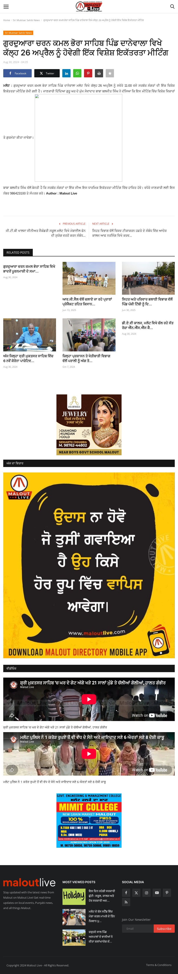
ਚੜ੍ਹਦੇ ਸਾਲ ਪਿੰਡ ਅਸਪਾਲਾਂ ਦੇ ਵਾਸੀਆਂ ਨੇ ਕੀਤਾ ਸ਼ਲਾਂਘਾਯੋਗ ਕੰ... (101, 936)
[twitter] (136, 893)
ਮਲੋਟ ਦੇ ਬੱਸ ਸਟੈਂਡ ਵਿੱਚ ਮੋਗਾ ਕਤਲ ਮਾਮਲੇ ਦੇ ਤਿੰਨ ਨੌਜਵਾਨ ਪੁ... (102, 916)
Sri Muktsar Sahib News (26, 20)
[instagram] (146, 893)
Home (6, 20)
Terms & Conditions (158, 965)
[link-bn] (89, 424)
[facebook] (126, 893)
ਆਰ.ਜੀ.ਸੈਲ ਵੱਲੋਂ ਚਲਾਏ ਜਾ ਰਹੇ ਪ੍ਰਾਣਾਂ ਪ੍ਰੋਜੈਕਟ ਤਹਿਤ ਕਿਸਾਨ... (87, 301)
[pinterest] (167, 893)
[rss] (126, 902)
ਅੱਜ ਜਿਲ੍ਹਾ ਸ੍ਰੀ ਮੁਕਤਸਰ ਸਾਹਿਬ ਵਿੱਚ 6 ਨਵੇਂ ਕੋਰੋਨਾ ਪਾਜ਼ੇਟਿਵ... (28, 358)
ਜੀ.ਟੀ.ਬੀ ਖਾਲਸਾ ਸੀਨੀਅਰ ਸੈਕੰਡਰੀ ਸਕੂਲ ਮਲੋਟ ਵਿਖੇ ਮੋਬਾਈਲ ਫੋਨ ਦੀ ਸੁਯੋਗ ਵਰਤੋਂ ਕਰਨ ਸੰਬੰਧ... (46, 233)
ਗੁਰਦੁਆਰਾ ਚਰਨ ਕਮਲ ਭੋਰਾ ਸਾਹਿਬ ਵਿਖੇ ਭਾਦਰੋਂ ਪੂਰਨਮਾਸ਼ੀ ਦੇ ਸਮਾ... (29, 268)
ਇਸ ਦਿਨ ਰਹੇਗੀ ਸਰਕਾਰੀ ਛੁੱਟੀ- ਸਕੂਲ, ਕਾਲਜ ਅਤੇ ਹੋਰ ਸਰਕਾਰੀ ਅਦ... (102, 895)
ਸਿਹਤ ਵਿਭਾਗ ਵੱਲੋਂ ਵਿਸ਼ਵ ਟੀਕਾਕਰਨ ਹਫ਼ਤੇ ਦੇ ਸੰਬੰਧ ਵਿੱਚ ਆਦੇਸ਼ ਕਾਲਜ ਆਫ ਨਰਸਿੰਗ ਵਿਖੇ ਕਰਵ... (129, 233)
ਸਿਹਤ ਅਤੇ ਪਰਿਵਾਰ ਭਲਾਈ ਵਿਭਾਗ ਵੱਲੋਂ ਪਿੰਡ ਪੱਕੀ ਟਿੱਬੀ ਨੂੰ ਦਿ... (147, 301)
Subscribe (164, 929)
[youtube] (157, 893)
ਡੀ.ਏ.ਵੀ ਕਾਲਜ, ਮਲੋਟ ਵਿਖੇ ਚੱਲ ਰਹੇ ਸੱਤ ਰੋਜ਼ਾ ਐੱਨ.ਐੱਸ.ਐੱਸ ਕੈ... (147, 325)
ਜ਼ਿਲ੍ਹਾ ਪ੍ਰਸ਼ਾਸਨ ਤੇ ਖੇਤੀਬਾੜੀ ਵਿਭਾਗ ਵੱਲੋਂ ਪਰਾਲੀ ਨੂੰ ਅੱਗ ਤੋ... (86, 358)
